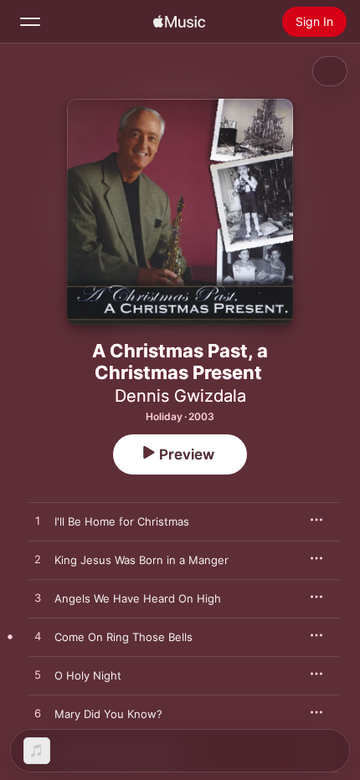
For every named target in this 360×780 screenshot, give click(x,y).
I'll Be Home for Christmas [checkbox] (121, 521)
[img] (179, 21)
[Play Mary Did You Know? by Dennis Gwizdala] (37, 713)
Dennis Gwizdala (180, 396)
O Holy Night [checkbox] (87, 675)
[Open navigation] (30, 21)
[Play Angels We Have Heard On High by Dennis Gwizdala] (37, 598)
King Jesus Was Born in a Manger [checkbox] (141, 560)
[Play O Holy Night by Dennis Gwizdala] (37, 675)
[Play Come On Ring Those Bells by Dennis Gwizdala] (37, 636)
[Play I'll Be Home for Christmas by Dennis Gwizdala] (37, 521)
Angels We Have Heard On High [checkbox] (137, 598)
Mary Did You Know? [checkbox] (108, 714)
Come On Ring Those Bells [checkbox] (123, 637)
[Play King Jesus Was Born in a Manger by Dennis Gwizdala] (37, 559)
